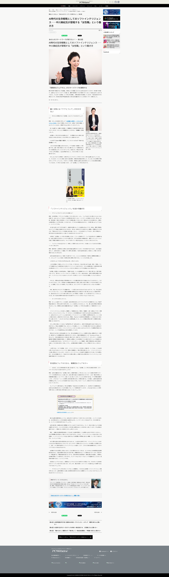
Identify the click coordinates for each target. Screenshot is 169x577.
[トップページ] (49, 10)
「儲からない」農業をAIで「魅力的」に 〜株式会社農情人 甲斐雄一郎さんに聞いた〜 (77, 530)
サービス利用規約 (100, 555)
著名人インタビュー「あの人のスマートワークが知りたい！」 (67, 9)
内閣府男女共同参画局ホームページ (64, 412)
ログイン (110, 1)
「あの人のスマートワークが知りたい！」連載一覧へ (65, 495)
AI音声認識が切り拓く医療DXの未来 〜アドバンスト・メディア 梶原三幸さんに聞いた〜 (77, 523)
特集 (53, 9)
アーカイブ (96, 557)
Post (80, 35)
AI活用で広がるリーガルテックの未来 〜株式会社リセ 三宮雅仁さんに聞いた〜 (75, 527)
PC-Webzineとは (55, 557)
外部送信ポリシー (87, 555)
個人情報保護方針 (55, 555)
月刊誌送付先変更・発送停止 (82, 557)
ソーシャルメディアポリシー (71, 555)
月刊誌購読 (67, 557)
